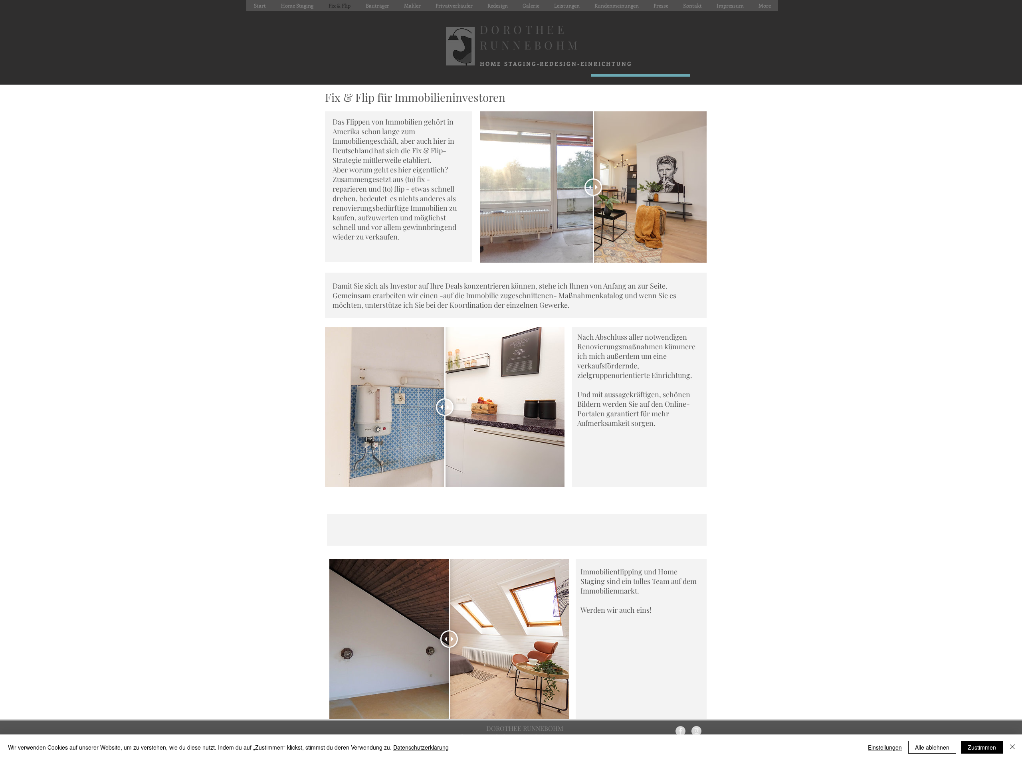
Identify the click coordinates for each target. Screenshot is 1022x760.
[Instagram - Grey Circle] (696, 731)
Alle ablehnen (932, 747)
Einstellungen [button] (885, 747)
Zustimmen (982, 747)
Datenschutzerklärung (421, 747)
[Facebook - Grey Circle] (680, 731)
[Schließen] (1012, 747)
